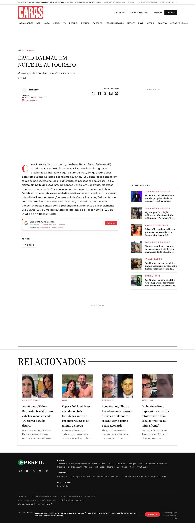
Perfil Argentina (141, 476)
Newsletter (141, 12)
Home (21, 50)
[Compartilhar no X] (105, 93)
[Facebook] (27, 470)
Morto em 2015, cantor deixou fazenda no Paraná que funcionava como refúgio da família (138, 2)
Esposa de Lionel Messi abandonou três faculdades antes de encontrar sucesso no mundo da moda (76, 416)
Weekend (155, 476)
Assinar (171, 12)
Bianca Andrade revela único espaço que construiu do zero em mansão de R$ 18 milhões (159, 249)
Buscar (120, 12)
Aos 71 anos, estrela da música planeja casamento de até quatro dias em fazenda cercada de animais (161, 266)
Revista (131, 23)
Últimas (85, 23)
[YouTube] (40, 470)
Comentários (31, 100)
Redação (34, 89)
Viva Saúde (141, 467)
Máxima (88, 467)
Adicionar (111, 223)
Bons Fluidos (98, 463)
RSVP (140, 23)
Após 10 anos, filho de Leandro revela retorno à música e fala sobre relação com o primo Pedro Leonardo (116, 416)
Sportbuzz (122, 467)
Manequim (76, 467)
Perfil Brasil (99, 467)
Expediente (62, 486)
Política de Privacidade (30, 513)
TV (65, 23)
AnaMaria (62, 463)
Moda (47, 23)
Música (57, 23)
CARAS (110, 463)
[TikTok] (46, 470)
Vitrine (151, 23)
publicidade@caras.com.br (72, 500)
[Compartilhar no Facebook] (99, 93)
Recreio (111, 467)
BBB (38, 23)
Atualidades (26, 23)
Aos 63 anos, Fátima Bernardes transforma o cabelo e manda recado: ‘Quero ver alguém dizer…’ (37, 416)
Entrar (158, 12)
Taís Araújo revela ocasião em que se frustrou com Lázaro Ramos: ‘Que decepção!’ (160, 232)
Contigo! (131, 463)
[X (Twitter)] (33, 470)
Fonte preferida (57, 227)
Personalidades (114, 23)
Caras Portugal (179, 23)
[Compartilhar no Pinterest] (116, 93)
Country (162, 23)
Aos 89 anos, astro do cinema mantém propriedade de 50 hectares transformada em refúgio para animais (159, 198)
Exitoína (91, 476)
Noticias (115, 476)
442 (164, 476)
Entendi (152, 514)
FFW (140, 463)
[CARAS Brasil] (31, 12)
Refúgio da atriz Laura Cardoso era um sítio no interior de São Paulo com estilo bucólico (64, 2)
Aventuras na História (79, 463)
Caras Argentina (77, 476)
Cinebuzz (120, 463)
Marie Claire (103, 476)
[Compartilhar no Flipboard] (110, 93)
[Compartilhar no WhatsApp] (93, 93)
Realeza (73, 23)
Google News (45, 227)
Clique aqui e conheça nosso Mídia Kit (35, 504)
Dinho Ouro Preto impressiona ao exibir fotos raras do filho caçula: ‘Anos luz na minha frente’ (155, 416)
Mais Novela (63, 467)
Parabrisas (126, 476)
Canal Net (62, 476)
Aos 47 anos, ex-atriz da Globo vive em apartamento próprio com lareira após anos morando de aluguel (161, 283)
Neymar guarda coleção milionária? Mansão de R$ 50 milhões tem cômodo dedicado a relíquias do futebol (161, 215)
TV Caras (97, 23)
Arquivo (31, 50)
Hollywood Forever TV (156, 463)
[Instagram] (20, 470)
